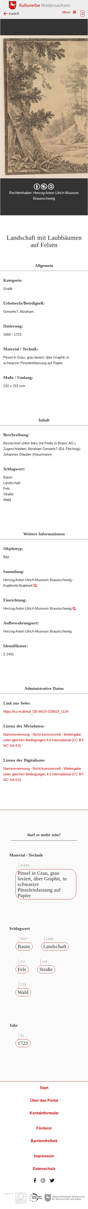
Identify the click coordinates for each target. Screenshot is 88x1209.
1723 (23, 1043)
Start (44, 1088)
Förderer (44, 1128)
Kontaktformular (44, 1113)
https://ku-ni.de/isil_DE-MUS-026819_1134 (35, 711)
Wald (23, 992)
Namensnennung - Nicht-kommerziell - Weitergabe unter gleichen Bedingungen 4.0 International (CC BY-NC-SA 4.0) (43, 740)
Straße (46, 969)
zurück (14, 13)
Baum (24, 946)
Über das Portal (44, 1100)
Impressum (44, 1156)
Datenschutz (44, 1169)
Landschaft (54, 946)
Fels (22, 969)
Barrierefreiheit (44, 1141)
